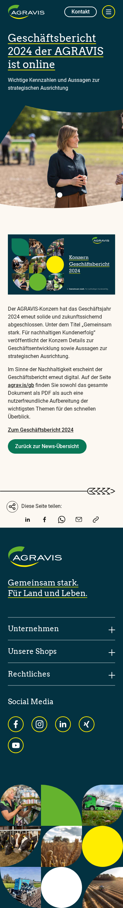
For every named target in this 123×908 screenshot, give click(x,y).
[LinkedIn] (27, 521)
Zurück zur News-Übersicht (47, 446)
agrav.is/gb (21, 385)
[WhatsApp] (61, 521)
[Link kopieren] (95, 521)
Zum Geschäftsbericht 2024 (40, 430)
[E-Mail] (78, 521)
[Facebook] (44, 521)
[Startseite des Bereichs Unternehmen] (26, 12)
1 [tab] (59, 195)
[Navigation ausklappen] (108, 11)
